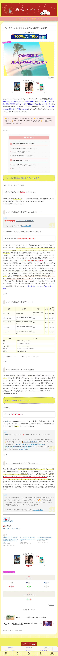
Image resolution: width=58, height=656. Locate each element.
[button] (46, 586)
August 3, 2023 (26, 226)
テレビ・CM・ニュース (9, 572)
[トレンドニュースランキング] (7, 526)
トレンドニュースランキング (11, 528)
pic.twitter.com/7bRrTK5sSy (25, 221)
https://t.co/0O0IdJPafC (23, 444)
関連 (13, 168)
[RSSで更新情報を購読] (30, 599)
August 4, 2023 (24, 449)
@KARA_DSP (40, 444)
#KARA (33, 444)
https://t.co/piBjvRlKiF (30, 442)
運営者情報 (10, 647)
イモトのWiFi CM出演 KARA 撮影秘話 (22, 155)
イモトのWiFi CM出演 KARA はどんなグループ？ (25, 148)
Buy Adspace (29, 650)
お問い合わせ (47, 647)
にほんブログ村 (8, 521)
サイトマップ (29, 647)
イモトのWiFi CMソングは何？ (21, 160)
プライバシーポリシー (10, 650)
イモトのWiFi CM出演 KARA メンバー (22, 152)
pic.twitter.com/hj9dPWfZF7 (25, 447)
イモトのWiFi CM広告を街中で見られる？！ (24, 165)
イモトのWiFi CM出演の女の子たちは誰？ (24, 143)
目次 (28, 137)
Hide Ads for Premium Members (47, 650)
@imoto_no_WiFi (10, 447)
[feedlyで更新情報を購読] (27, 599)
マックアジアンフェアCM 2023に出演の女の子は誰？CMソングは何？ (28, 539)
